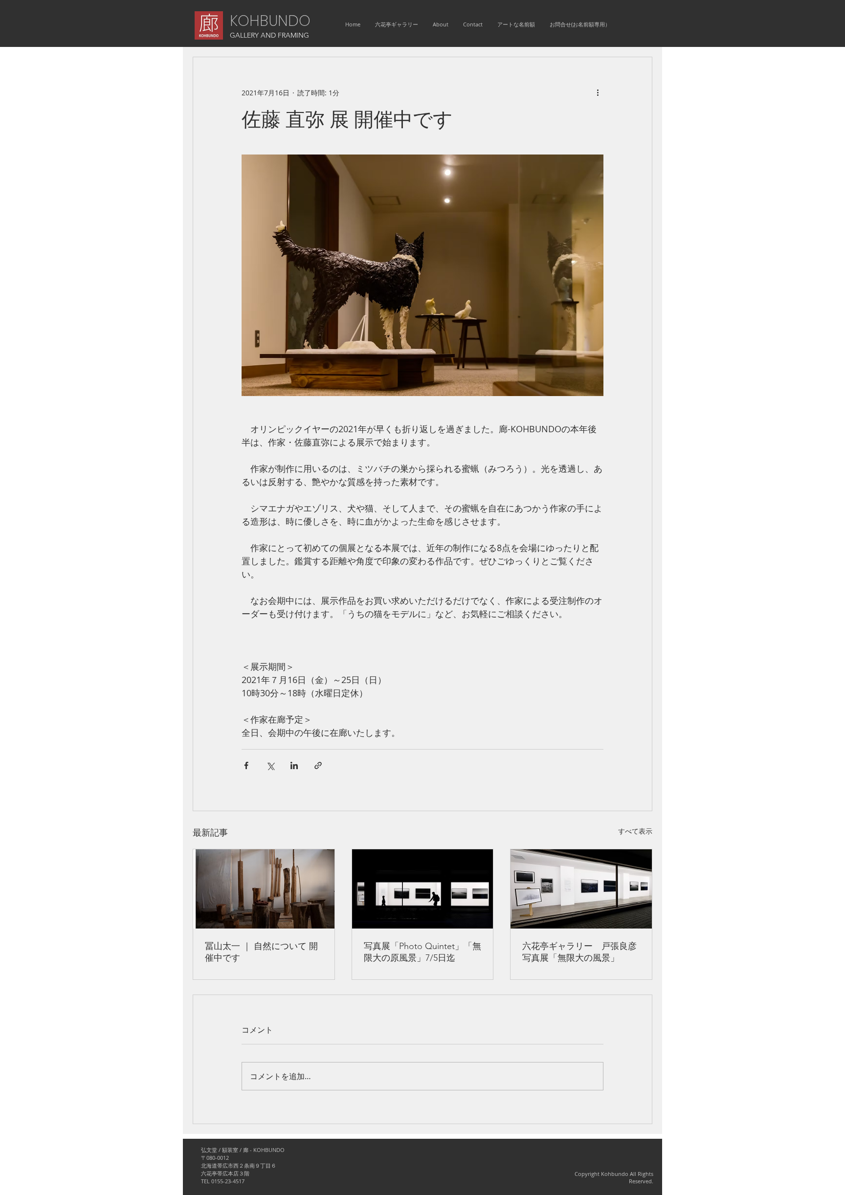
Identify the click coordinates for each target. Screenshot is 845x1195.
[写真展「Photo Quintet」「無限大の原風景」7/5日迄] (422, 889)
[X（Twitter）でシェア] (270, 765)
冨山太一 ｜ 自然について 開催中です (261, 952)
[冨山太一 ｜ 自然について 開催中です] (263, 889)
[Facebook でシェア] (246, 765)
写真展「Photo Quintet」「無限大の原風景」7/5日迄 (422, 952)
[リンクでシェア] (318, 765)
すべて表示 (635, 831)
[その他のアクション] (597, 92)
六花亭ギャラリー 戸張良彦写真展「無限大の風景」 (579, 952)
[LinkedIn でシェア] (294, 765)
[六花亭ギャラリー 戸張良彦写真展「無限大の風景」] (581, 889)
